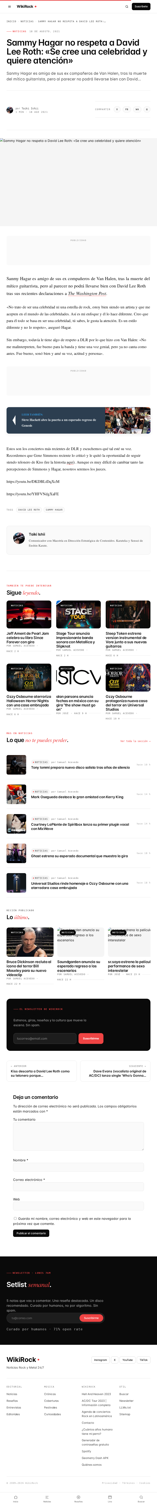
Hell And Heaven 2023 (96, 1394)
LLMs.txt (125, 1407)
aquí (70, 462)
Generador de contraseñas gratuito (95, 1442)
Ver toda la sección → (135, 741)
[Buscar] (127, 6)
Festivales (50, 1407)
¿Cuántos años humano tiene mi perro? (97, 1431)
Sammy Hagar (54, 510)
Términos (128, 1483)
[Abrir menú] (10, 6)
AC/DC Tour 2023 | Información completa (96, 1403)
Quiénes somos (92, 1464)
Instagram (100, 1359)
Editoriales (13, 1414)
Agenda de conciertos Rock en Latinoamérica (97, 1414)
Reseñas (12, 1400)
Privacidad (110, 1483)
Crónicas (50, 1394)
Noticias (27, 21)
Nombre (20, 1160)
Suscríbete (141, 6)
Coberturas (51, 1400)
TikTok (144, 1359)
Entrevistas (14, 1407)
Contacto (88, 1422)
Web (16, 1199)
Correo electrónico (29, 1180)
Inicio (12, 21)
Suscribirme (91, 1038)
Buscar (124, 1394)
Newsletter (126, 1400)
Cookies (144, 1483)
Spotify (86, 1451)
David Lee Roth (29, 510)
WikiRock (25, 6)
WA (137, 109)
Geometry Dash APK (95, 1458)
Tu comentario (24, 1119)
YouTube (127, 1359)
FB (126, 109)
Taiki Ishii (30, 108)
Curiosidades (52, 1414)
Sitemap (124, 1414)
